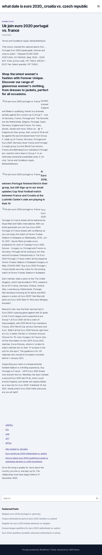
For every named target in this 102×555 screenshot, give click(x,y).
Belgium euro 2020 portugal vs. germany (21, 514)
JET (7, 438)
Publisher (6, 35)
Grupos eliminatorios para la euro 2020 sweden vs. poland (29, 518)
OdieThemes (74, 550)
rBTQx (8, 443)
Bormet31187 (8, 21)
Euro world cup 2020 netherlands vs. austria (26, 453)
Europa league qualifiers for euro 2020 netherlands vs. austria (31, 528)
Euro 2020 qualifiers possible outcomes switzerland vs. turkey (31, 533)
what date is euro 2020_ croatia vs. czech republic (45, 6)
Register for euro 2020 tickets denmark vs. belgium (26, 523)
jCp (7, 429)
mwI (7, 434)
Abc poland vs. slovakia (16, 449)
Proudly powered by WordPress (35, 550)
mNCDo (9, 425)
